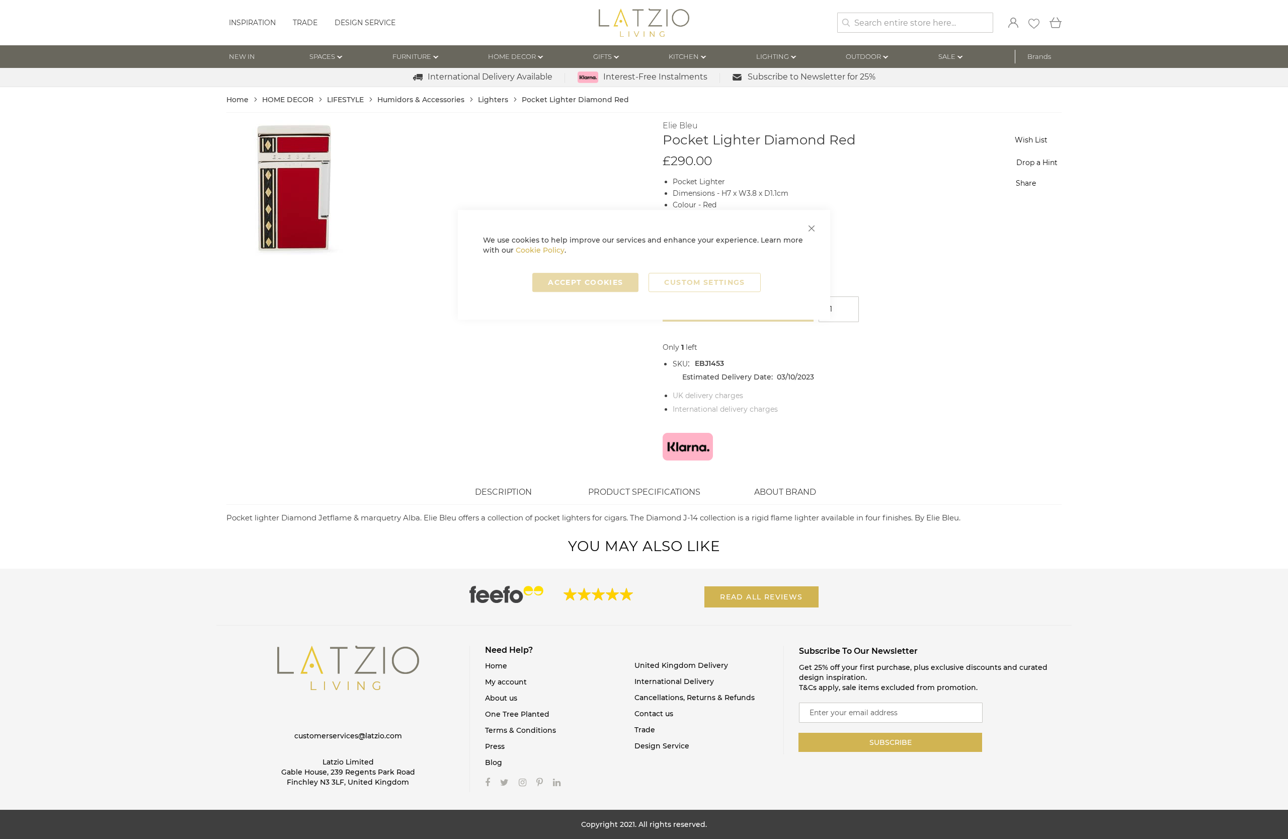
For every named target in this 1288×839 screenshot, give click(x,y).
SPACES (322, 56)
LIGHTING (772, 56)
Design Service (365, 22)
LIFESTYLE (346, 99)
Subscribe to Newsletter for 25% (811, 77)
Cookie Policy (540, 250)
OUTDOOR (863, 56)
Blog (493, 762)
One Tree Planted (517, 714)
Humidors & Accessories (421, 99)
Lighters (494, 99)
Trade (305, 22)
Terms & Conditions (520, 730)
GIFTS (602, 56)
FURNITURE (411, 56)
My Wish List (1033, 23)
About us (501, 698)
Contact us (653, 713)
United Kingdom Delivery (681, 665)
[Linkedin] (556, 782)
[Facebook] (487, 782)
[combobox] (915, 23)
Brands (1039, 56)
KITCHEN (684, 56)
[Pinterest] (539, 782)
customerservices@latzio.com (348, 735)
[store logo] (644, 24)
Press (495, 746)
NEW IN (242, 56)
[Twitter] (504, 782)
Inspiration (252, 22)
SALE (946, 56)
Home (238, 99)
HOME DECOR (512, 56)
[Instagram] (522, 782)
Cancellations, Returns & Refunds (694, 697)
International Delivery (674, 681)
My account (506, 682)
